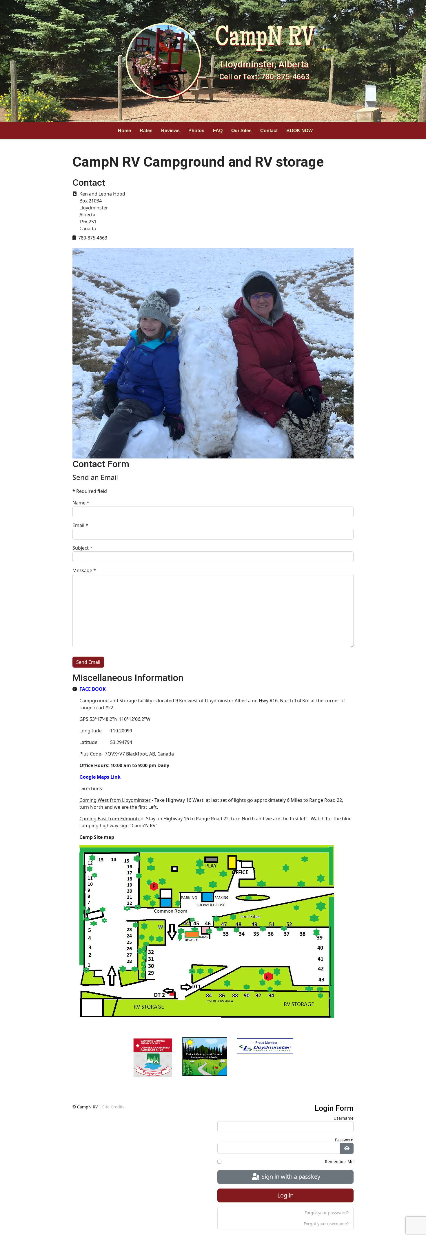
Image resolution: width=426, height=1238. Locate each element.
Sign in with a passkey (290, 1176)
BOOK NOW (299, 130)
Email (80, 525)
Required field (89, 491)
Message (84, 570)
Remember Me (339, 1161)
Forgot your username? (326, 1223)
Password (344, 1140)
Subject (82, 548)
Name (80, 503)
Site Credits (113, 1107)
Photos (196, 130)
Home (124, 130)
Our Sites (241, 130)
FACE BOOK (92, 689)
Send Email (88, 662)
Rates (146, 130)
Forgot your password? (327, 1212)
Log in (285, 1195)
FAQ (218, 130)
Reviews (170, 130)
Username (344, 1118)
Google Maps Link (100, 777)
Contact (269, 130)
